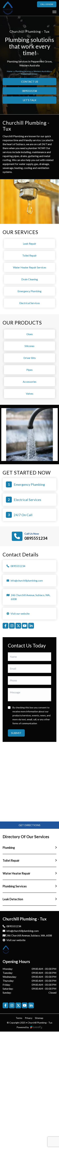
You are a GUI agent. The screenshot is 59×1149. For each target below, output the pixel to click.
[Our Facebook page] (5, 626)
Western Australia (41, 71)
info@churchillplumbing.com (22, 930)
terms (19, 1018)
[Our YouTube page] (25, 626)
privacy (28, 1018)
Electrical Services (27, 500)
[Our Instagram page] (12, 626)
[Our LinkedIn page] (31, 626)
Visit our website (15, 940)
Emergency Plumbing (29, 484)
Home (10, 71)
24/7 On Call (23, 515)
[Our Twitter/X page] (18, 626)
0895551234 (35, 538)
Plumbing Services (23, 71)
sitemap (39, 1018)
